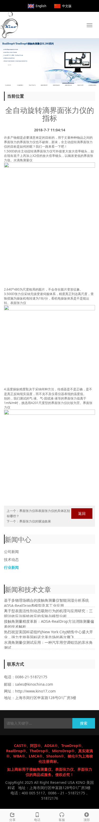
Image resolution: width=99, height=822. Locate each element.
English (41, 6)
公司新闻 (11, 551)
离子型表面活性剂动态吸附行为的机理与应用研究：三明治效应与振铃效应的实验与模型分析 (48, 613)
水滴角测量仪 (22, 160)
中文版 (67, 6)
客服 (62, 820)
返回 (82, 513)
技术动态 (11, 559)
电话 (37, 820)
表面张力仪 (18, 303)
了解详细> (9, 66)
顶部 (86, 820)
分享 (12, 820)
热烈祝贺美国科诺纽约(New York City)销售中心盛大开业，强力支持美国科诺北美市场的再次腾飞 (48, 634)
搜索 (83, 723)
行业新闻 (11, 567)
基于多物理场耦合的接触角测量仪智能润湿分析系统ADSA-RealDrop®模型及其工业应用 (46, 603)
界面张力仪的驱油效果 (35, 521)
